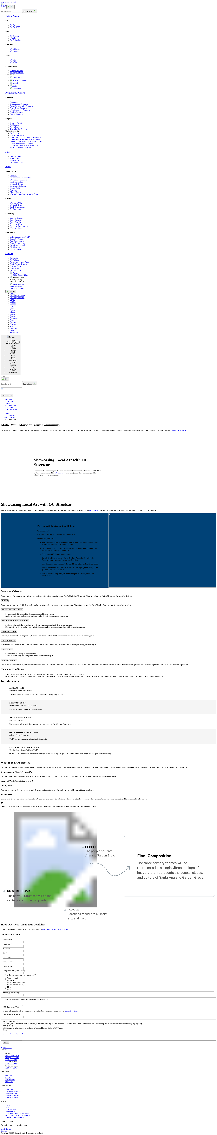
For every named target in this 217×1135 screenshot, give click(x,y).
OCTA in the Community (19, 180)
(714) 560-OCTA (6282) (19, 274)
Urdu (12, 330)
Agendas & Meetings (13, 1091)
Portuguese (14, 318)
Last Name (7, 944)
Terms (5, 1030)
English (12, 300)
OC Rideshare (15, 49)
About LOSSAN (16, 192)
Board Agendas (15, 220)
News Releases (15, 156)
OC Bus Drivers (16, 205)
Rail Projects (14, 125)
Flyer (9, 987)
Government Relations (18, 186)
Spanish (13, 324)
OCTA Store (14, 260)
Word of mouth (12, 978)
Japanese (13, 310)
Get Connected (15, 270)
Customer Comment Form (19, 262)
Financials (13, 190)
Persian (12, 316)
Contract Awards (16, 249)
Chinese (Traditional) (17, 298)
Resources (9, 407)
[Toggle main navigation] (10, 7)
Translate (11, 291)
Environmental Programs (19, 104)
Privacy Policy (8, 1026)
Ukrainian (13, 328)
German (13, 304)
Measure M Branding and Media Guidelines (25, 194)
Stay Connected (11, 409)
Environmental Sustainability (20, 178)
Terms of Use (10, 1111)
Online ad (10, 980)
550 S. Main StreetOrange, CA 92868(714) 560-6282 (12, 1058)
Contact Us (14, 258)
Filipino (12, 302)
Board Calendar (15, 222)
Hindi (12, 308)
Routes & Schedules (19, 80)
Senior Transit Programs (18, 108)
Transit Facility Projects (18, 129)
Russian (13, 322)
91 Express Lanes (16, 71)
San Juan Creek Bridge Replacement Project (26, 141)
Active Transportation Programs (21, 106)
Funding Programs (16, 112)
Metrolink (13, 38)
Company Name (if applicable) (14, 971)
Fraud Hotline (15, 268)
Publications (14, 160)
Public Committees (16, 182)
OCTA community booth (16, 982)
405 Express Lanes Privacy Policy (17, 1115)
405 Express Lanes (17, 73)
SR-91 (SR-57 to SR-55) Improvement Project (26, 137)
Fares (14, 86)
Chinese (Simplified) (17, 296)
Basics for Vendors (16, 239)
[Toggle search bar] (5, 379)
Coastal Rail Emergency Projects (21, 143)
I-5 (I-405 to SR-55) (17, 135)
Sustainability (10, 1080)
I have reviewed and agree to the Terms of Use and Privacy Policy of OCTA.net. (34, 1028)
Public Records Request (18, 264)
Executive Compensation (19, 226)
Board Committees (12, 1095)
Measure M (14, 102)
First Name (7, 940)
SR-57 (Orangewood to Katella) (21, 147)
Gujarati (13, 306)
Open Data (9, 1082)
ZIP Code (7, 957)
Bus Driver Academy (17, 207)
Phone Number (9, 966)
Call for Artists (10, 405)
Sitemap (4, 1131)
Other (9, 989)
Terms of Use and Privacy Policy (14, 1034)
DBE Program (15, 247)
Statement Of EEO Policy (14, 1117)
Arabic (12, 294)
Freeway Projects (16, 123)
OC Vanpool (14, 51)
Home (7, 413)
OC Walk (13, 62)
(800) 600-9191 (11, 1068)
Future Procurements (17, 243)
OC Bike (13, 60)
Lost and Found (15, 266)
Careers (8, 1078)
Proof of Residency (10, 1021)
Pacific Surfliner (15, 40)
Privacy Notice (10, 1109)
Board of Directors (16, 218)
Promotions (16, 88)
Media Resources (16, 158)
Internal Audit (15, 188)
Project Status (10, 401)
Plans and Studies (16, 114)
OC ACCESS (15, 27)
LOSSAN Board (16, 228)
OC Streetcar (14, 36)
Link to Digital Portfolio (11, 1015)
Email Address (8, 962)
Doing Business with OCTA (20, 237)
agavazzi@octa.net (49, 929)
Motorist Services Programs (20, 110)
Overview (13, 176)
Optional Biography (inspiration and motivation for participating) (26, 999)
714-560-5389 (63, 929)
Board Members (11, 1093)
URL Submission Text (11, 1007)
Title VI (8, 1105)
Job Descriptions (16, 209)
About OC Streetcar (179, 430)
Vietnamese (14, 332)
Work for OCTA (16, 203)
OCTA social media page (16, 985)
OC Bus (13, 25)
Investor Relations (16, 184)
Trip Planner (16, 77)
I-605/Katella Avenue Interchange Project (24, 145)
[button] (110, 16)
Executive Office (16, 224)
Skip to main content (8, 2)
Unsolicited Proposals (17, 245)
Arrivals (15, 83)
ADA (7, 1107)
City (5, 953)
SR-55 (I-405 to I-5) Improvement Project (25, 139)
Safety (7, 403)
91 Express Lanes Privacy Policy (17, 1113)
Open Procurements (17, 241)
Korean (12, 314)
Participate (9, 1089)
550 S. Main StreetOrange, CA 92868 (17, 286)
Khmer (12, 312)
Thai (11, 326)
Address (6, 949)
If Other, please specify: (11, 993)
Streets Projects (15, 127)
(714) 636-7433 (11, 1064)
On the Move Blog (16, 162)
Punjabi (12, 320)
